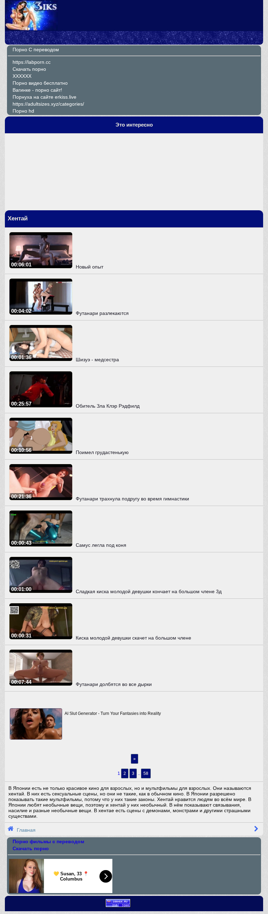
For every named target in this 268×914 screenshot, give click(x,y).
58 (145, 773)
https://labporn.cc (32, 62)
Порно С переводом (36, 49)
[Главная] (32, 28)
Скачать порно (29, 69)
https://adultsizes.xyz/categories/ (48, 104)
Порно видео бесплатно (40, 83)
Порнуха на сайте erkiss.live (44, 97)
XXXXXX (22, 76)
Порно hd (23, 111)
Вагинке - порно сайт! (37, 90)
